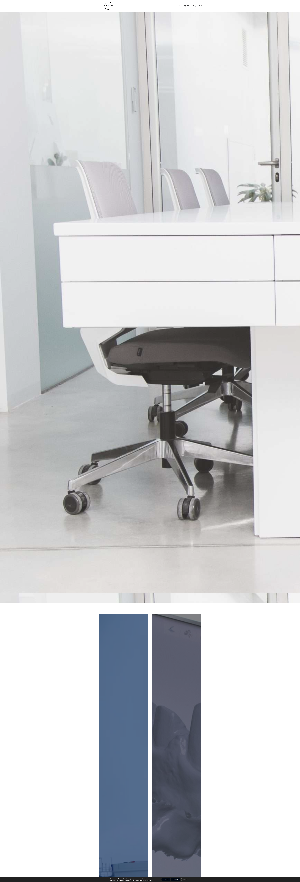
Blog (194, 6)
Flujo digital (187, 6)
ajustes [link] (150, 880)
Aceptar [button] (166, 879)
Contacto (201, 6)
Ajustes (185, 879)
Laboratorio (177, 6)
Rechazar (175, 879)
